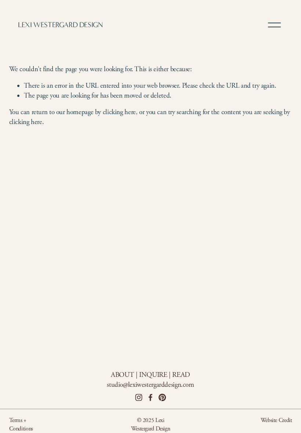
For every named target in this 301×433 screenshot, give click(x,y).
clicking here (119, 112)
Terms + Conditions (21, 424)
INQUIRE (153, 375)
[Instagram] (138, 397)
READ (181, 375)
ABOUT (122, 375)
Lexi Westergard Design (60, 25)
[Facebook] (150, 397)
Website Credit (276, 420)
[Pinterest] (162, 397)
